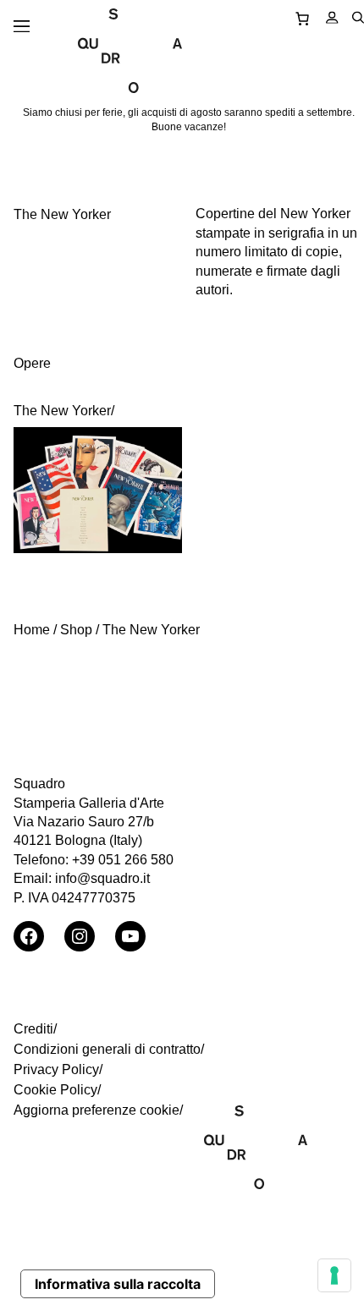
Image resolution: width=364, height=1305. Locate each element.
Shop (76, 629)
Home (32, 629)
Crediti (33, 1029)
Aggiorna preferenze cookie (96, 1110)
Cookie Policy (55, 1090)
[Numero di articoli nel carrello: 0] (302, 18)
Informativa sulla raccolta (118, 1283)
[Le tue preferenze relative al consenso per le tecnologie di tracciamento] (334, 1275)
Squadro (39, 783)
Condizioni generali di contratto (107, 1049)
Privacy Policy (56, 1069)
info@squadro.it (102, 878)
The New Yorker (62, 410)
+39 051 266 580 (123, 860)
